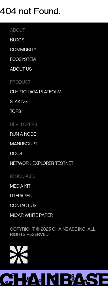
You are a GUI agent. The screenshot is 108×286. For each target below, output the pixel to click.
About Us (21, 69)
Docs (16, 153)
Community (23, 49)
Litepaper (21, 195)
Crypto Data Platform (35, 91)
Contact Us (23, 205)
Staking (19, 101)
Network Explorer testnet (41, 163)
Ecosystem (23, 59)
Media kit (20, 186)
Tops (15, 111)
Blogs (17, 40)
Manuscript (23, 143)
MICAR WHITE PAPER (31, 215)
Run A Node (23, 134)
